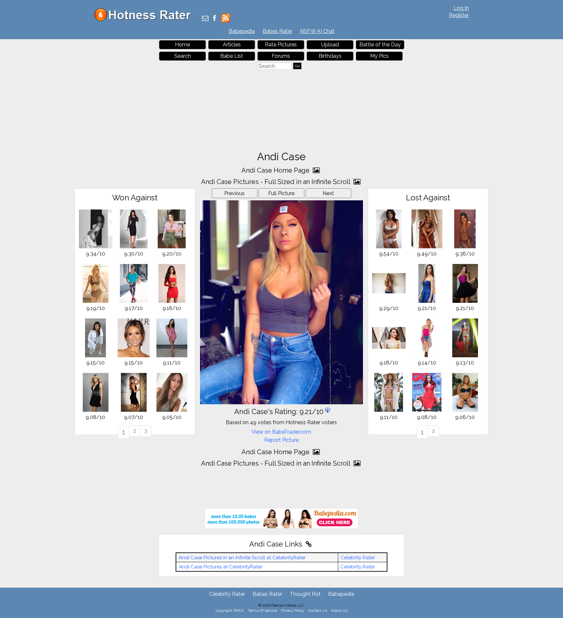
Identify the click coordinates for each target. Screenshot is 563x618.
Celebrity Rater (357, 558)
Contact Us (317, 610)
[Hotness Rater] (145, 19)
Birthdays (330, 56)
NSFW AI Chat (317, 31)
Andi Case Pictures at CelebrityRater (220, 567)
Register (459, 15)
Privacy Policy (292, 610)
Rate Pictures (281, 44)
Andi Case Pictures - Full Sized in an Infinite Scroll (276, 182)
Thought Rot (305, 594)
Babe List (231, 56)
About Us (339, 610)
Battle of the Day (380, 44)
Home (182, 44)
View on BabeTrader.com (281, 432)
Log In (461, 8)
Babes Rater (277, 31)
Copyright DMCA (230, 610)
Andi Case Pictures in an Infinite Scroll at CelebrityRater (242, 558)
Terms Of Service (262, 610)
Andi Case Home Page (276, 170)
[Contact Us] (205, 19)
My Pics (379, 56)
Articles (232, 44)
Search (182, 56)
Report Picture (281, 440)
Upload (330, 44)
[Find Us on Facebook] (214, 19)
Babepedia (242, 31)
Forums (281, 56)
